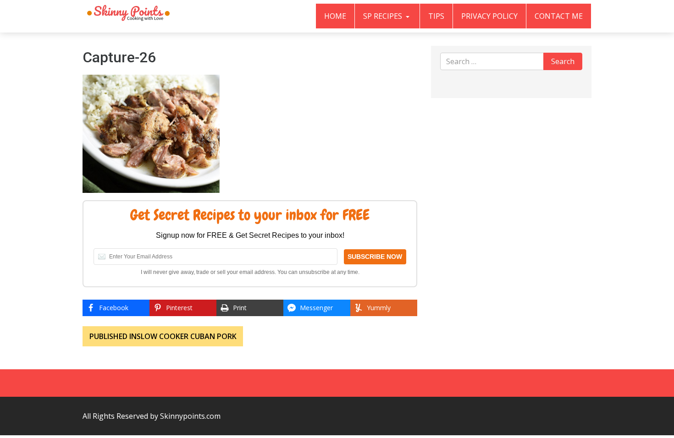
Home (335, 16)
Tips (436, 16)
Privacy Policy (489, 16)
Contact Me (559, 16)
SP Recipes (383, 16)
